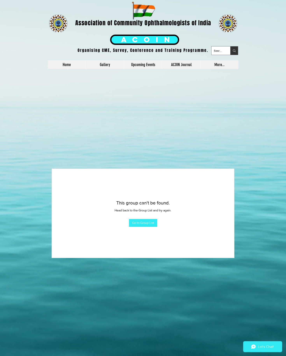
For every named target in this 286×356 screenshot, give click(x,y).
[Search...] (234, 50)
